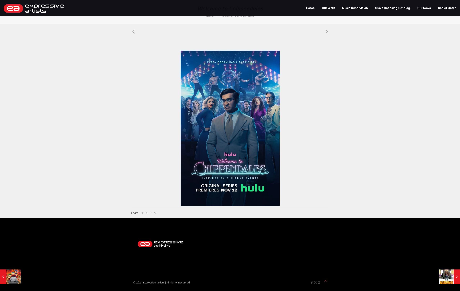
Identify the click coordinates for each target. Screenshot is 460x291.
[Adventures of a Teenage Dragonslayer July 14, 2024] (449, 276)
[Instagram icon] (319, 282)
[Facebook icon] (311, 282)
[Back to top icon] (325, 281)
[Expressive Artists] (34, 8)
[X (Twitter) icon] (315, 282)
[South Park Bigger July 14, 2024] (10, 276)
